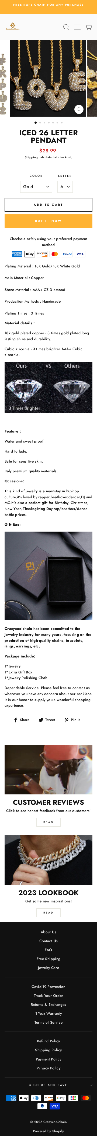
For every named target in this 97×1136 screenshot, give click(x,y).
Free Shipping (48, 958)
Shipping (31, 157)
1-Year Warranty (48, 1013)
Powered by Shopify (48, 1131)
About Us (48, 932)
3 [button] (45, 123)
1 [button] (35, 123)
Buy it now (48, 221)
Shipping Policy (48, 1050)
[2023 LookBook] (48, 860)
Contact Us (48, 941)
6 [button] (58, 123)
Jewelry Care (48, 967)
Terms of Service (48, 1022)
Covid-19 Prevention (48, 986)
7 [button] (62, 123)
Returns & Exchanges (48, 1004)
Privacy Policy (48, 1068)
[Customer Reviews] (48, 769)
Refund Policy (48, 1041)
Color (36, 176)
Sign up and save (48, 1085)
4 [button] (49, 123)
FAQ (48, 949)
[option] (48, 5)
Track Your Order (48, 995)
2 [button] (40, 123)
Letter (65, 176)
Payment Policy (48, 1059)
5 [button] (53, 123)
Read (48, 822)
